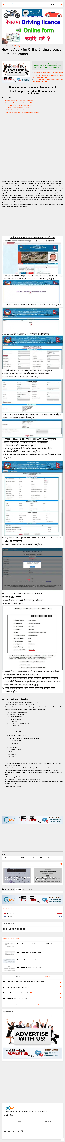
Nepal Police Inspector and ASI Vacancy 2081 (29, 967)
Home (3, 46)
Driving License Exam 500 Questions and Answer (19, 105)
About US (18, 1121)
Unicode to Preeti (46, 1124)
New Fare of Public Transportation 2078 (17, 107)
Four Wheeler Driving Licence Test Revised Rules (19, 103)
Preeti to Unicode (18, 1124)
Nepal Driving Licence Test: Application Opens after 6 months (17, 878)
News (9, 46)
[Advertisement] (32, 137)
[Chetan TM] (14, 4)
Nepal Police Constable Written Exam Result (29, 952)
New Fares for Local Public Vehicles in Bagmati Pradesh (22, 112)
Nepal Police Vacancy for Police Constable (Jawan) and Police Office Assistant (38, 944)
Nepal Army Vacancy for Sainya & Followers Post (30, 959)
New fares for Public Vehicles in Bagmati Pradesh (48, 72)
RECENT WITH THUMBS (11, 939)
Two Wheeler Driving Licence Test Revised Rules (19, 100)
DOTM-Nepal (17, 46)
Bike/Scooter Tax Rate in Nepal (14, 110)
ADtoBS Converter (46, 1121)
